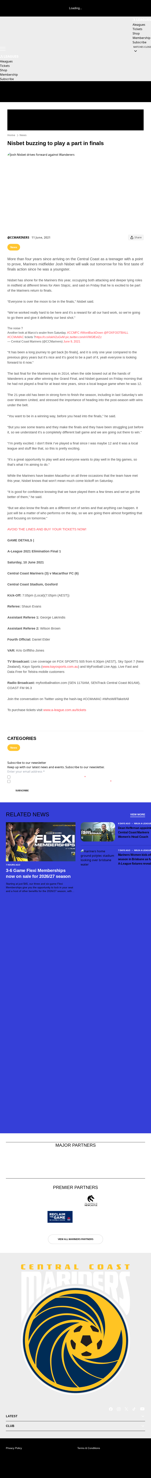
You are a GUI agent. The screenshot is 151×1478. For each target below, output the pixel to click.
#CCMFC (73, 332)
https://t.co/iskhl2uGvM (50, 337)
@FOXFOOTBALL (116, 332)
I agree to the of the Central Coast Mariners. (49, 777)
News (23, 135)
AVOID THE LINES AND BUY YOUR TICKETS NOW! (46, 529)
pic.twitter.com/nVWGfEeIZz (83, 337)
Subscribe (22, 790)
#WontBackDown (91, 332)
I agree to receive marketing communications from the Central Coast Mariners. (62, 781)
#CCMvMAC (15, 337)
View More (137, 814)
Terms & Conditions (88, 1448)
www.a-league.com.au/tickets (64, 710)
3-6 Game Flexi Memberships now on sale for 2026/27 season (38, 873)
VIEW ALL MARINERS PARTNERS (75, 1239)
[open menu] (3, 49)
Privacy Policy (37, 777)
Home (11, 135)
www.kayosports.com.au (60, 666)
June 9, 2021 (71, 341)
